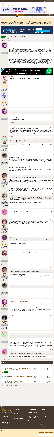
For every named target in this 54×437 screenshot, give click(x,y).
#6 (52, 153)
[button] (45, 1)
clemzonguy (3, 38)
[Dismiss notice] (52, 19)
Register (50, 23)
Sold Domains (27, 14)
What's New (34, 14)
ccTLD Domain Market (18, 16)
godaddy (5, 369)
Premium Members (42, 14)
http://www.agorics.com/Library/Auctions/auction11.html (19, 301)
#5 (52, 136)
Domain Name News (15, 369)
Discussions (13, 14)
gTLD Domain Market (11, 16)
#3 (52, 93)
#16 (52, 315)
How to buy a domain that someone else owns (13, 364)
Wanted (24, 16)
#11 (52, 235)
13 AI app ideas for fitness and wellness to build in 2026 (19, 368)
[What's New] (47, 15)
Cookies (3, 406)
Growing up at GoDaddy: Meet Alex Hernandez (17, 381)
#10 (52, 219)
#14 (52, 283)
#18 (52, 349)
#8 (52, 193)
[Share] (51, 43)
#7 (52, 173)
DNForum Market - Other (29, 16)
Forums (5, 14)
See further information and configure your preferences (10, 434)
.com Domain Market (4, 16)
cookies (8, 432)
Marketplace (20, 14)
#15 (52, 299)
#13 (52, 267)
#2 (52, 76)
